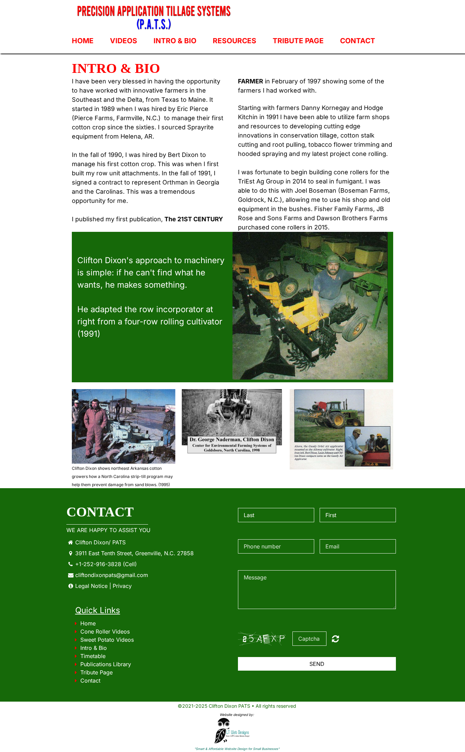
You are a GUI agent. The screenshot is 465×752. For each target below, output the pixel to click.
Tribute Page (298, 40)
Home (83, 40)
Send (316, 663)
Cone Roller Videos (105, 631)
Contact (357, 40)
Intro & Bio (175, 40)
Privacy (122, 585)
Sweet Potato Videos (107, 639)
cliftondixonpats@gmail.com (111, 575)
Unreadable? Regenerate (335, 639)
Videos (123, 40)
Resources (234, 40)
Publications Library (105, 664)
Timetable (93, 656)
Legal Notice (91, 585)
